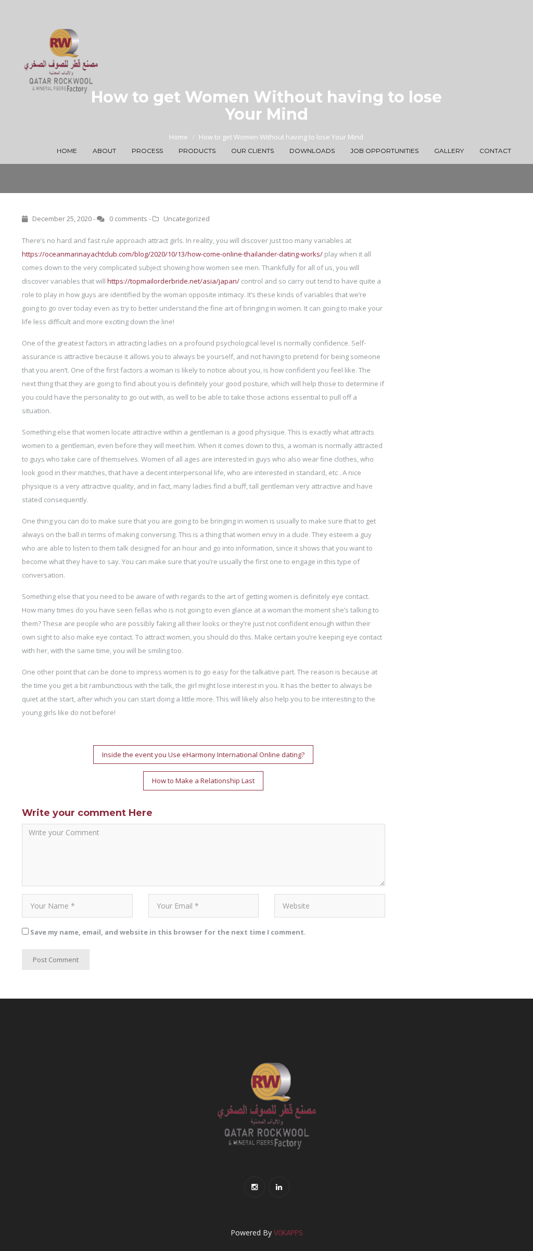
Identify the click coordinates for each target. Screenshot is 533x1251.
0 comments (128, 218)
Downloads (312, 151)
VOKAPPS (288, 1233)
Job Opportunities (384, 151)
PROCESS (147, 151)
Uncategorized (186, 218)
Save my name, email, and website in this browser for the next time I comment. (168, 932)
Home (67, 151)
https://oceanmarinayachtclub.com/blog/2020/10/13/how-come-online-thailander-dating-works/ (172, 254)
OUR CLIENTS (252, 151)
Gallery (449, 151)
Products (197, 151)
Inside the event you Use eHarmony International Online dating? (203, 754)
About (104, 151)
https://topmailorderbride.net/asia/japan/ (173, 281)
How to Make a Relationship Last (203, 780)
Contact (495, 151)
